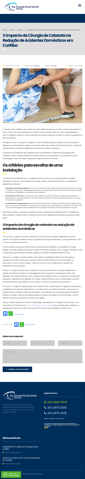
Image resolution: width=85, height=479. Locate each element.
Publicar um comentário (18, 369)
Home (5, 30)
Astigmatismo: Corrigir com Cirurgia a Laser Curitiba (20, 448)
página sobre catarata (45, 305)
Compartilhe (19, 314)
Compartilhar (7, 324)
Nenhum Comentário (75, 66)
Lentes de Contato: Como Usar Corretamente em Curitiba (21, 459)
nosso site (30, 305)
